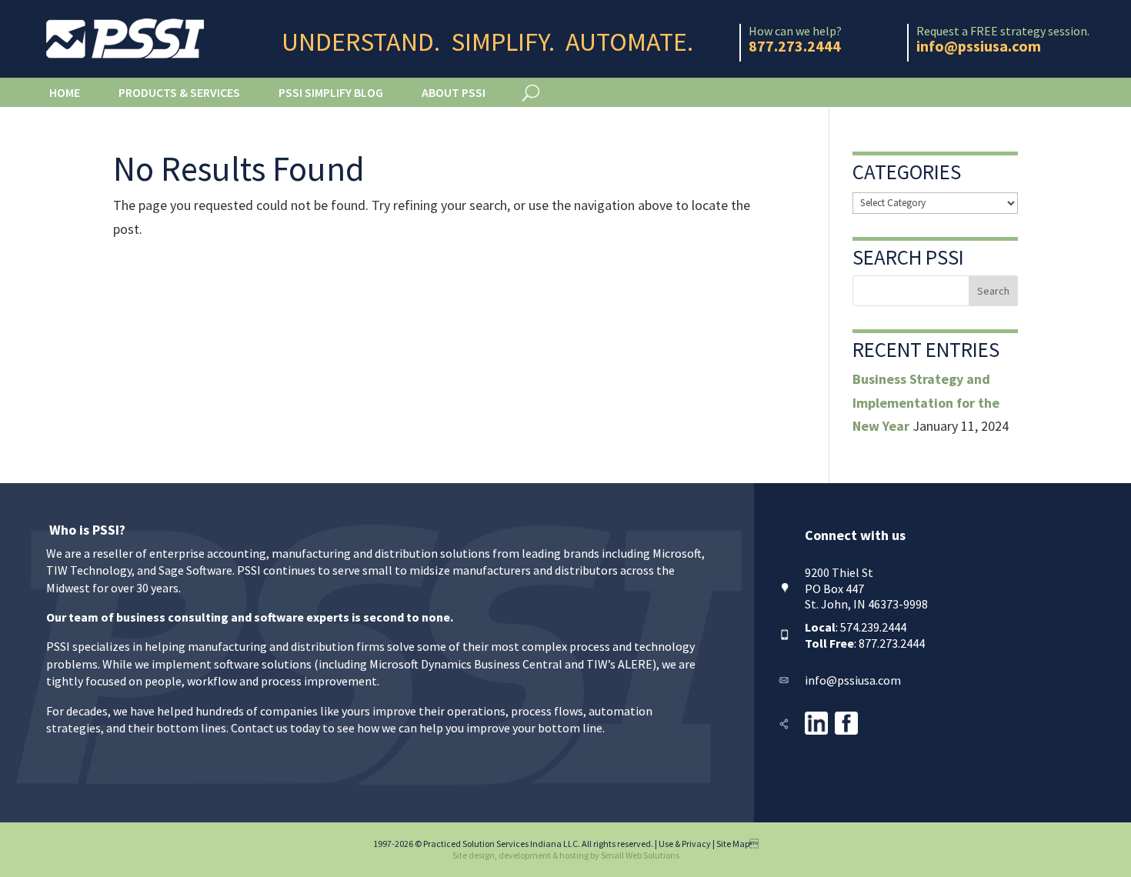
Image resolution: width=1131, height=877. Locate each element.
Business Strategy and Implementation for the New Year (925, 402)
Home (64, 92)
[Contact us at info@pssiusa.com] (783, 680)
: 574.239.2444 (855, 627)
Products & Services (179, 92)
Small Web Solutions (640, 855)
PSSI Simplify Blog (331, 92)
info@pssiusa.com (853, 680)
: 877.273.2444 (865, 643)
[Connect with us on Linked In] (816, 730)
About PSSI (453, 92)
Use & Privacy (685, 843)
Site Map (737, 843)
